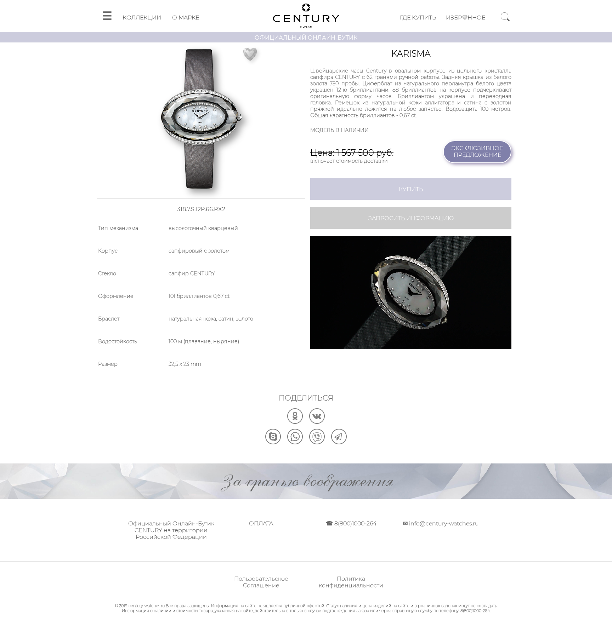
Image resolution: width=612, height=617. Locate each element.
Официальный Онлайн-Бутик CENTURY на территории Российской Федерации (171, 530)
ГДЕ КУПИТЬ (418, 17)
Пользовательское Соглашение (261, 582)
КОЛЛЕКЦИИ (142, 17)
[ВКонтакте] (317, 422)
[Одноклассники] (295, 422)
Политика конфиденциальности (351, 582)
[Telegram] (339, 442)
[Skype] (273, 442)
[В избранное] (250, 54)
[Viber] (317, 442)
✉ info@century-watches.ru (441, 523)
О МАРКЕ (185, 17)
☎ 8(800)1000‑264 (351, 523)
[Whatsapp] (295, 442)
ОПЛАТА (261, 523)
